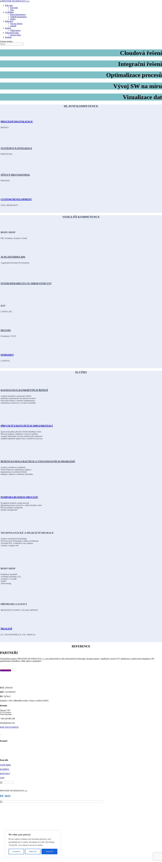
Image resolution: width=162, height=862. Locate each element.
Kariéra (8, 28)
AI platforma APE (13, 256)
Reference (9, 21)
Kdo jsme (9, 5)
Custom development (16, 199)
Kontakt (8, 37)
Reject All (32, 851)
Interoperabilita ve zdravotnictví (26, 283)
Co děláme (9, 12)
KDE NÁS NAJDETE (9, 727)
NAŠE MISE (5, 765)
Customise (16, 851)
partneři (13, 26)
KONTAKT (5, 773)
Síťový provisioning (15, 174)
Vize (12, 10)
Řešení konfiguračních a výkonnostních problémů (38, 461)
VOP (2, 778)
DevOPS (6, 330)
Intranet (7, 354)
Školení (6, 628)
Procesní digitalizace (17, 121)
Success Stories (16, 24)
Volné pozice (15, 30)
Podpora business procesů (19, 497)
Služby (13, 19)
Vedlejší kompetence (18, 17)
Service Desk (15, 35)
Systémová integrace (16, 148)
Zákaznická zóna (12, 33)
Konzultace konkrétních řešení (24, 390)
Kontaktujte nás (5, 670)
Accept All (49, 851)
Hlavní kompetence (18, 14)
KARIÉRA (4, 769)
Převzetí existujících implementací (27, 425)
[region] (33, 843)
